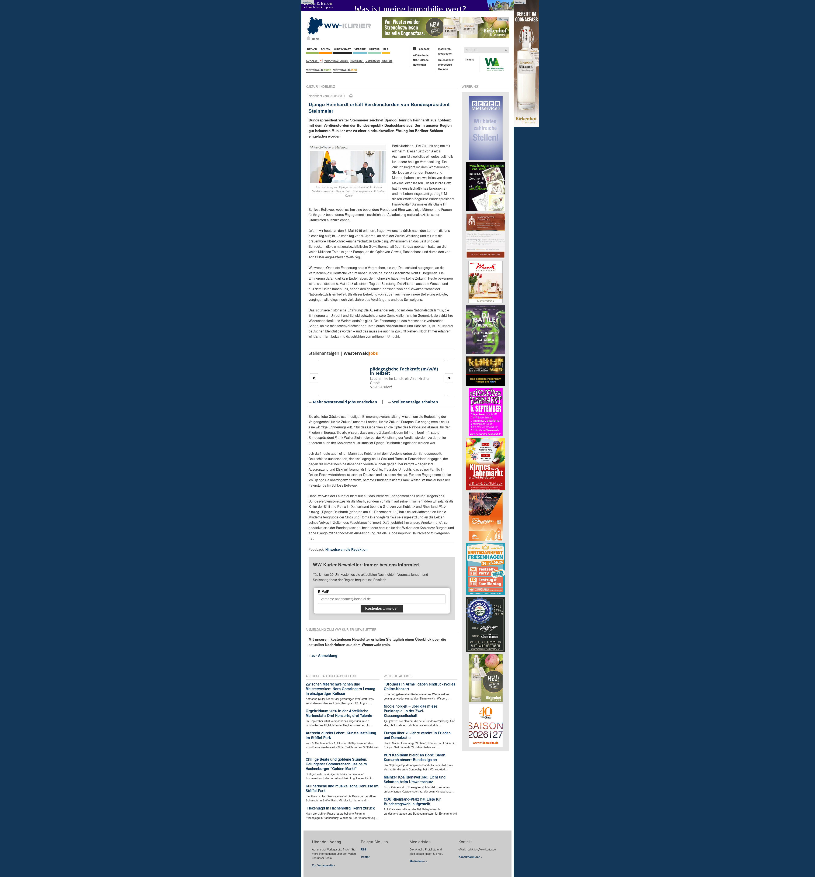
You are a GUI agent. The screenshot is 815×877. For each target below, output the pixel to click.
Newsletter (419, 64)
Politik (325, 49)
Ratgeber (356, 60)
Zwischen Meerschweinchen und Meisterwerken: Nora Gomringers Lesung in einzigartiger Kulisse (340, 688)
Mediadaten (445, 53)
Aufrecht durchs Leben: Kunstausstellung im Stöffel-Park (341, 735)
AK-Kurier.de (421, 55)
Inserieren (444, 49)
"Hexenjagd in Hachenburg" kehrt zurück (340, 808)
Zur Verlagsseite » (324, 865)
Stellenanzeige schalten (415, 401)
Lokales (312, 60)
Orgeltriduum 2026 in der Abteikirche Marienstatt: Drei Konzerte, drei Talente (339, 713)
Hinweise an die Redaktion (346, 549)
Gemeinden (373, 60)
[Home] (308, 38)
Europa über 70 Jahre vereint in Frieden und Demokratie (417, 735)
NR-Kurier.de (421, 60)
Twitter (365, 857)
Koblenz (327, 86)
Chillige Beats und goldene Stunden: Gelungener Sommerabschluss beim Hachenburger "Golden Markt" (336, 764)
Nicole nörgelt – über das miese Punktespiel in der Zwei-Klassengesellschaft (410, 711)
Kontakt (443, 69)
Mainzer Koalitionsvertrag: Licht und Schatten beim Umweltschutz (414, 779)
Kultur (374, 49)
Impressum (445, 64)
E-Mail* (323, 592)
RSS (364, 849)
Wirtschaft (342, 49)
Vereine (360, 49)
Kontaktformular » (470, 857)
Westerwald (318, 70)
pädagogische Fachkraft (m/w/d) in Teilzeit (404, 371)
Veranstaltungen (336, 60)
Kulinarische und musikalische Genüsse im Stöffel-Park (342, 788)
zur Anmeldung (324, 655)
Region (312, 49)
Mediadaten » (418, 861)
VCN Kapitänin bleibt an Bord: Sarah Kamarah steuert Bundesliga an (414, 757)
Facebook (424, 49)
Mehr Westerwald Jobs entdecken (345, 401)
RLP (386, 49)
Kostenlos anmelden (382, 608)
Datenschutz (446, 60)
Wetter (387, 60)
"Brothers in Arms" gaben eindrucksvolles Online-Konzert (419, 686)
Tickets (469, 59)
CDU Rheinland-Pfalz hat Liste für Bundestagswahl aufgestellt (412, 801)
